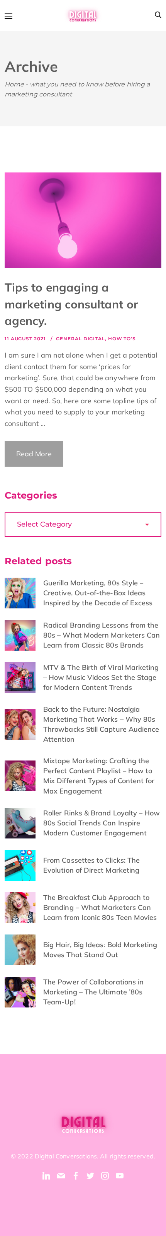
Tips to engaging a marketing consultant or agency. (71, 304)
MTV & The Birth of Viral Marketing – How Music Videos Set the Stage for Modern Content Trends (101, 677)
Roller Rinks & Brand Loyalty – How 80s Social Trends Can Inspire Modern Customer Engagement (101, 823)
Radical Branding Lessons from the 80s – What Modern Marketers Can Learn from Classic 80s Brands (101, 635)
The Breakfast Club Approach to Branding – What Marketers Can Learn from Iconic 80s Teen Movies (100, 907)
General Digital (80, 338)
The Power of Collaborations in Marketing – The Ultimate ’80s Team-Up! (93, 992)
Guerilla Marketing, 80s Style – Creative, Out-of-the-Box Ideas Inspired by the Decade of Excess (97, 592)
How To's (122, 338)
